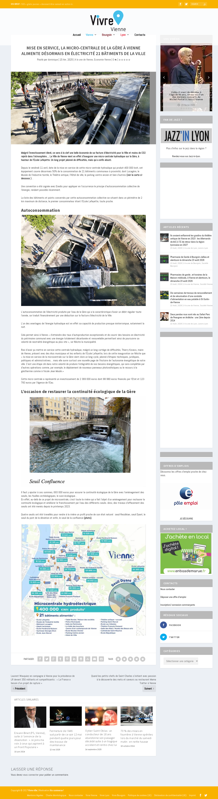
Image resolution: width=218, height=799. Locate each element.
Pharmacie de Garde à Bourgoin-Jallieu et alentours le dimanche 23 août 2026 (189, 258)
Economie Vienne (102, 59)
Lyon (123, 35)
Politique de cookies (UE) (140, 795)
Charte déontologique (56, 795)
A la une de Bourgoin (192, 263)
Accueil (77, 35)
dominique (53, 59)
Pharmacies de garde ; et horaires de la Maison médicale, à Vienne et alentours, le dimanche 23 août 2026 (190, 277)
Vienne (89, 35)
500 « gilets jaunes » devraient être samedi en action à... (47, 4)
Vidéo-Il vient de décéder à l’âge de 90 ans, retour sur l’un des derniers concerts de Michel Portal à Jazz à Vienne (186, 96)
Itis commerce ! (57, 790)
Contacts (140, 35)
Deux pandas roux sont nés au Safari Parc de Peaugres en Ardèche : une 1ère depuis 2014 (190, 317)
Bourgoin (107, 35)
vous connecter (31, 775)
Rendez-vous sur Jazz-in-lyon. (186, 156)
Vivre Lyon (104, 795)
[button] (181, 108)
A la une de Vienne (84, 59)
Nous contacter (167, 589)
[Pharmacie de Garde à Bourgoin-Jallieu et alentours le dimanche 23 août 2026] (164, 259)
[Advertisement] (186, 196)
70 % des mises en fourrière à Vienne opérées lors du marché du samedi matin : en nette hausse (137, 736)
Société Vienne (206, 284)
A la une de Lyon (190, 248)
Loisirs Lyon (203, 248)
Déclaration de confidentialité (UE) (170, 795)
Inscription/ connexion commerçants (177, 604)
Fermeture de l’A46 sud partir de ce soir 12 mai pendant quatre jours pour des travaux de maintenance (66, 738)
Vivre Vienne (91, 795)
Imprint (192, 795)
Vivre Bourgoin (118, 795)
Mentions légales (35, 795)
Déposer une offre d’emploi (173, 596)
